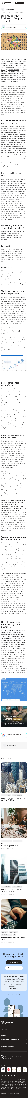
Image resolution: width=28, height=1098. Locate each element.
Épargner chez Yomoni (7, 1043)
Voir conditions (14, 988)
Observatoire (4, 932)
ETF (14, 934)
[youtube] (14, 1076)
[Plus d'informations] (25, 27)
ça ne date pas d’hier (13, 69)
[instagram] (5, 1076)
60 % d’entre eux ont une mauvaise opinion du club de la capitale (13, 67)
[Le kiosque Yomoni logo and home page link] (6, 3)
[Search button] (12, 3)
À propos (3, 1035)
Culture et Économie (6, 795)
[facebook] (2, 1076)
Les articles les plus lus (7, 1046)
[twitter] (11, 1076)
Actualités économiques (17, 795)
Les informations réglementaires (10, 1039)
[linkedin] (8, 1076)
